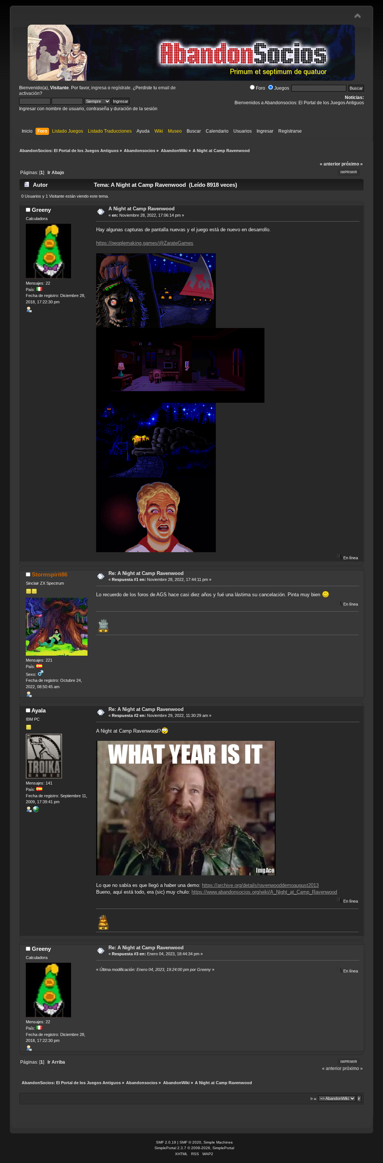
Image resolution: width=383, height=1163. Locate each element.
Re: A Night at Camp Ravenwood (146, 573)
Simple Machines (218, 1142)
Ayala (38, 710)
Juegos (281, 88)
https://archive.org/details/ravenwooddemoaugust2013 (260, 885)
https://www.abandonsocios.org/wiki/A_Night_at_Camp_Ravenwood (264, 892)
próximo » (352, 164)
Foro (260, 88)
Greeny (41, 210)
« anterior (330, 164)
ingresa (99, 88)
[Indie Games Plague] (36, 810)
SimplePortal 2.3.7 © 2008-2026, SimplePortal (194, 1148)
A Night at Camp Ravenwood (141, 208)
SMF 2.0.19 (166, 1142)
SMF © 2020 (190, 1142)
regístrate (121, 88)
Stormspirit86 (49, 574)
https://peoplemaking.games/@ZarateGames (144, 243)
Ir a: (313, 1099)
